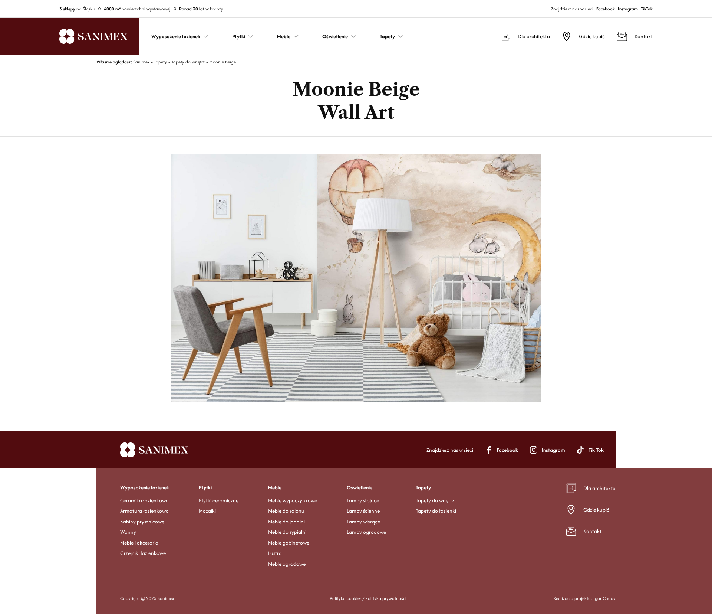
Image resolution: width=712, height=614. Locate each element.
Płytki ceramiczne (218, 500)
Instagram (628, 9)
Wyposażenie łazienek (144, 487)
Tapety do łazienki (436, 511)
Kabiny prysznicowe (142, 521)
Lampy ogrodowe (366, 532)
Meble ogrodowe (287, 564)
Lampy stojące (363, 500)
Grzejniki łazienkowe (143, 553)
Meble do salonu (286, 511)
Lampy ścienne (363, 511)
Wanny (128, 532)
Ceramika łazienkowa (144, 500)
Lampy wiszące (363, 521)
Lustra (275, 553)
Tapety (423, 487)
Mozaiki (207, 511)
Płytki (205, 487)
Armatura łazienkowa (144, 511)
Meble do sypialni (287, 532)
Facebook (605, 9)
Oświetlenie (359, 487)
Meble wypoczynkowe (292, 500)
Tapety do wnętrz (435, 500)
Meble (274, 487)
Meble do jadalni (286, 521)
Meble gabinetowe (288, 542)
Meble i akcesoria (139, 542)
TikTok (647, 9)
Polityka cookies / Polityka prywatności (368, 598)
